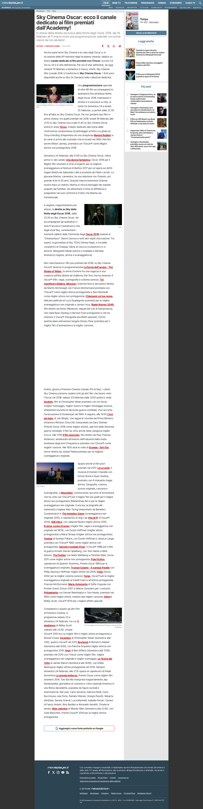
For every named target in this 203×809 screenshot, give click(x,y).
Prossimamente (171, 7)
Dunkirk (48, 401)
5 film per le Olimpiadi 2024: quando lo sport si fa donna (148, 75)
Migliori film (132, 7)
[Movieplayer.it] (12, 3)
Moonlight (67, 492)
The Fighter (59, 555)
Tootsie (48, 538)
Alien (107, 596)
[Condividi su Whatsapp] (114, 46)
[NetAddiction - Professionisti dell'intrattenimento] (100, 788)
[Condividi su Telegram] (119, 46)
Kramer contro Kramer (57, 526)
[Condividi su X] (108, 46)
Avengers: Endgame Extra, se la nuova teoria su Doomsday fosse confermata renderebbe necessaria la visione (143, 99)
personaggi (147, 3)
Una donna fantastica (78, 159)
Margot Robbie (102, 135)
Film (106, 3)
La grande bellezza (66, 675)
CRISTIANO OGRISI (52, 46)
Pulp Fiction (97, 559)
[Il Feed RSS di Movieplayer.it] (67, 772)
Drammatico (154, 22)
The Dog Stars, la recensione (21, 7)
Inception (65, 637)
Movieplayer (40, 11)
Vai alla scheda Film (146, 33)
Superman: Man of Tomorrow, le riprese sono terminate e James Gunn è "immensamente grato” (143, 133)
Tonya (63, 126)
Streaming (176, 3)
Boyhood (83, 642)
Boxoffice (197, 7)
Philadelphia (51, 592)
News (111, 7)
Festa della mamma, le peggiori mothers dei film (149, 64)
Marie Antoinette (78, 584)
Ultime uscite (156, 7)
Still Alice (56, 521)
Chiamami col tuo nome (99, 296)
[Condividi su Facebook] (102, 46)
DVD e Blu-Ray (185, 7)
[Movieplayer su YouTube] (63, 772)
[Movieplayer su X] (53, 772)
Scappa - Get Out (99, 447)
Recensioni (120, 7)
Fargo (87, 576)
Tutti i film (144, 7)
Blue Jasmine (60, 708)
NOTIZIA (39, 46)
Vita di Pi (93, 517)
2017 (146, 22)
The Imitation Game (73, 513)
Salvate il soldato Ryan (72, 546)
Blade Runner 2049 (102, 304)
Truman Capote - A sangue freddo (90, 567)
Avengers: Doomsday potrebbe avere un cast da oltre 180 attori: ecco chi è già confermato (143, 145)
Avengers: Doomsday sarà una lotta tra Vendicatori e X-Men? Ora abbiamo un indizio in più (142, 111)
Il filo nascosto (71, 434)
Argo (68, 650)
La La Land (103, 467)
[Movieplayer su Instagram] (58, 772)
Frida (100, 571)
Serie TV (116, 3)
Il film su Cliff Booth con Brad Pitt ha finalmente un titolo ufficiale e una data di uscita (142, 121)
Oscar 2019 (92, 234)
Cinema (162, 3)
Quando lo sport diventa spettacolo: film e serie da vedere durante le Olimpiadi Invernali (150, 52)
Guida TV (190, 3)
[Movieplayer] (58, 767)
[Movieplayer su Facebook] (48, 772)
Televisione (131, 3)
